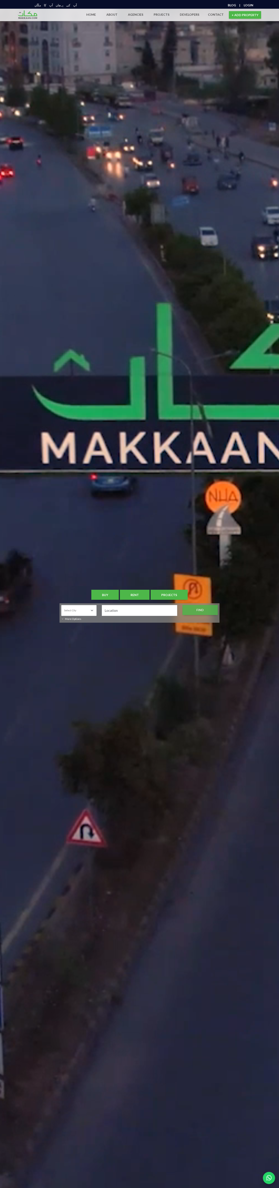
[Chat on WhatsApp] (269, 1178)
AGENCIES (135, 14)
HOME (91, 14)
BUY (105, 595)
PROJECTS (161, 14)
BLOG (234, 5)
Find (200, 610)
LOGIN (248, 5)
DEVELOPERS (189, 14)
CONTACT (216, 14)
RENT (135, 595)
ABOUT (111, 14)
